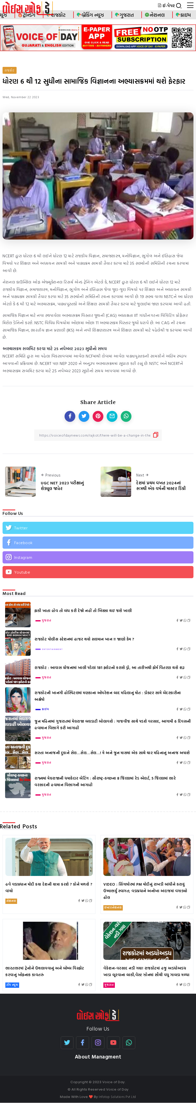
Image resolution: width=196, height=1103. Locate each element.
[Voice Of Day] (98, 1015)
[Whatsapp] (129, 1043)
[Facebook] (98, 542)
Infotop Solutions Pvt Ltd (117, 1096)
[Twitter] (98, 528)
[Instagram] (98, 557)
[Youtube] (98, 572)
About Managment (98, 1057)
